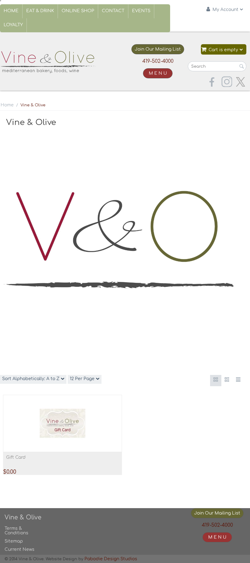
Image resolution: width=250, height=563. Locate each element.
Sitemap (14, 541)
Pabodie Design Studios (110, 559)
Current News (19, 549)
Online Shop (78, 11)
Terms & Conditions (16, 530)
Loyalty (13, 25)
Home (11, 11)
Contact (113, 11)
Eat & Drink (40, 11)
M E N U (157, 73)
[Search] (242, 67)
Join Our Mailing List (158, 49)
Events (141, 11)
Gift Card (16, 457)
